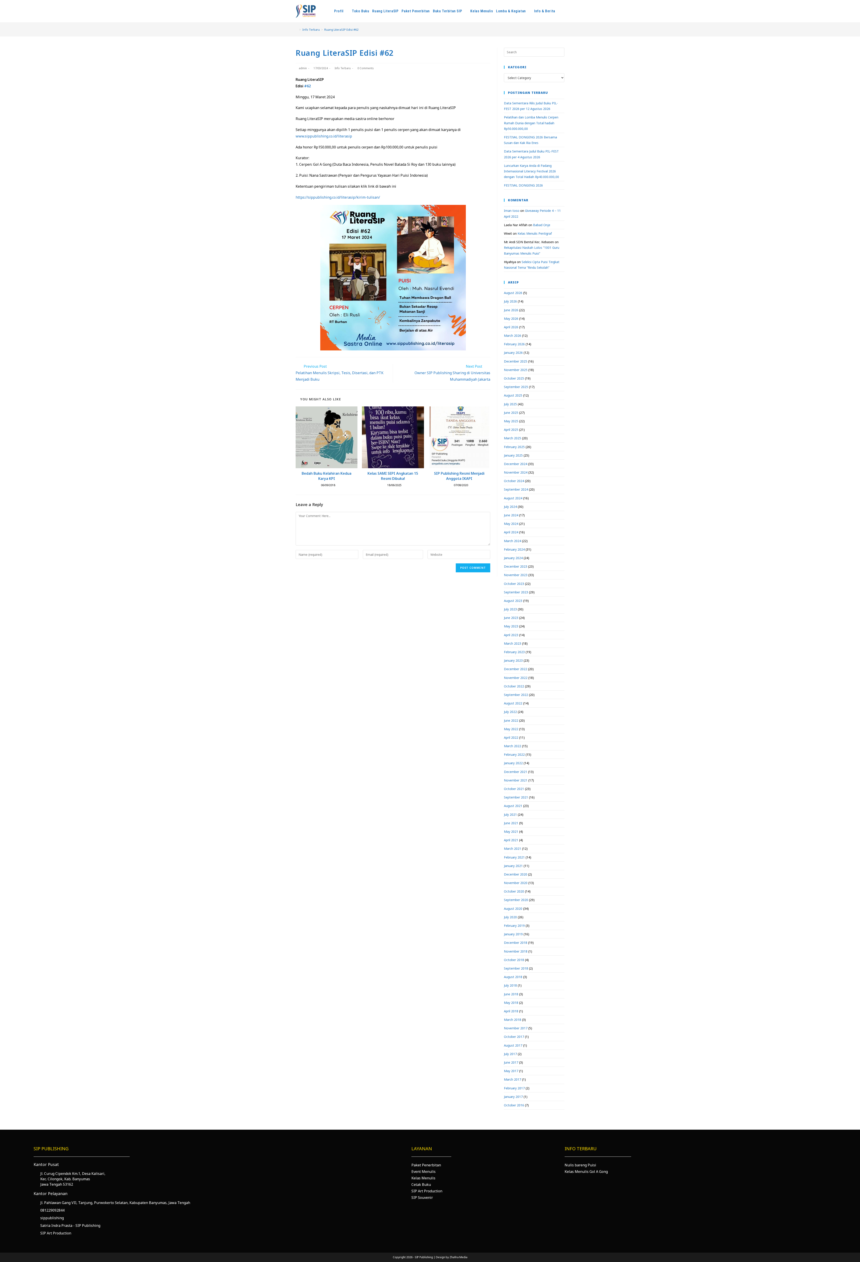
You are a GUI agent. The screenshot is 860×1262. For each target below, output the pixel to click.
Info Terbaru (343, 68)
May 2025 (511, 421)
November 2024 (515, 472)
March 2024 (512, 541)
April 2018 (511, 1011)
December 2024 (515, 464)
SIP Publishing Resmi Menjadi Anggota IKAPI (459, 476)
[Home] (297, 30)
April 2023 (511, 635)
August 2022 (513, 703)
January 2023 (513, 660)
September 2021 (516, 797)
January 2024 (513, 558)
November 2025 (515, 370)
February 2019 (514, 925)
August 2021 (513, 806)
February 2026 (514, 344)
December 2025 (515, 361)
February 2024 (514, 549)
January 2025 (513, 455)
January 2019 (513, 934)
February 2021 (514, 857)
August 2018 (513, 977)
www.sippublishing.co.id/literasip (324, 136)
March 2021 (512, 848)
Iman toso (511, 210)
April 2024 (511, 532)
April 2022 (511, 737)
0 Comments (365, 68)
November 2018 (515, 951)
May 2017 (511, 1071)
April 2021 (511, 840)
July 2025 (510, 404)
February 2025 (514, 447)
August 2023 (513, 601)
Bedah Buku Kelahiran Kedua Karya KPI (326, 476)
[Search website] (565, 11)
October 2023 (514, 584)
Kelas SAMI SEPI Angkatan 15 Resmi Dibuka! (393, 476)
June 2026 (511, 310)
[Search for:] (534, 52)
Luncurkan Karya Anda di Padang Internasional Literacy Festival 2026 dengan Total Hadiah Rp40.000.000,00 (531, 171)
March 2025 (512, 438)
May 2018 (511, 1002)
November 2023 (515, 575)
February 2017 (514, 1088)
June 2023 (511, 618)
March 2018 (512, 1019)
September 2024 (516, 489)
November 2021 (515, 780)
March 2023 (512, 643)
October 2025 (514, 378)
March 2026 (512, 335)
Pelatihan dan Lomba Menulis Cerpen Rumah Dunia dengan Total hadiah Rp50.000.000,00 (531, 123)
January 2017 (513, 1097)
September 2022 (516, 695)
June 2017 (511, 1062)
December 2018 (515, 942)
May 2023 (511, 626)
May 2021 (511, 831)
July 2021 (510, 814)
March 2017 (512, 1079)
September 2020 (516, 900)
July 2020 (510, 917)
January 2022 (513, 763)
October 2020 (514, 891)
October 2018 (514, 960)
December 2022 (515, 669)
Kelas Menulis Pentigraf (535, 233)
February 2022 (514, 754)
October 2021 (514, 789)
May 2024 (511, 524)
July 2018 (510, 985)
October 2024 (514, 481)
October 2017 (514, 1036)
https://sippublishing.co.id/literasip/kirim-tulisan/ (338, 197)
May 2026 (511, 318)
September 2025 (516, 387)
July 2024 (510, 506)
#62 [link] (307, 86)
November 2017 (515, 1028)
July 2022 (510, 712)
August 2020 (513, 908)
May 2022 (511, 729)
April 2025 (511, 429)
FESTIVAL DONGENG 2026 (523, 185)
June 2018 (511, 994)
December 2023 (515, 566)
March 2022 (512, 746)
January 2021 (513, 866)
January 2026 (513, 352)
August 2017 (513, 1045)
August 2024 (513, 498)
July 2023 (510, 609)
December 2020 (515, 874)
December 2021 (515, 772)
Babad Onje (541, 225)
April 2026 (511, 327)
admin (303, 68)
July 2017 (510, 1054)
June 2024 (511, 515)
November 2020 (515, 883)
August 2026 (513, 293)
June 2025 (511, 412)
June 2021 (511, 823)
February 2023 (514, 652)
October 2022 (514, 686)
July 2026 (510, 301)
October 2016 (514, 1105)
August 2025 (513, 395)
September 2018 (516, 968)
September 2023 (516, 592)
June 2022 (511, 720)
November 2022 (515, 678)
